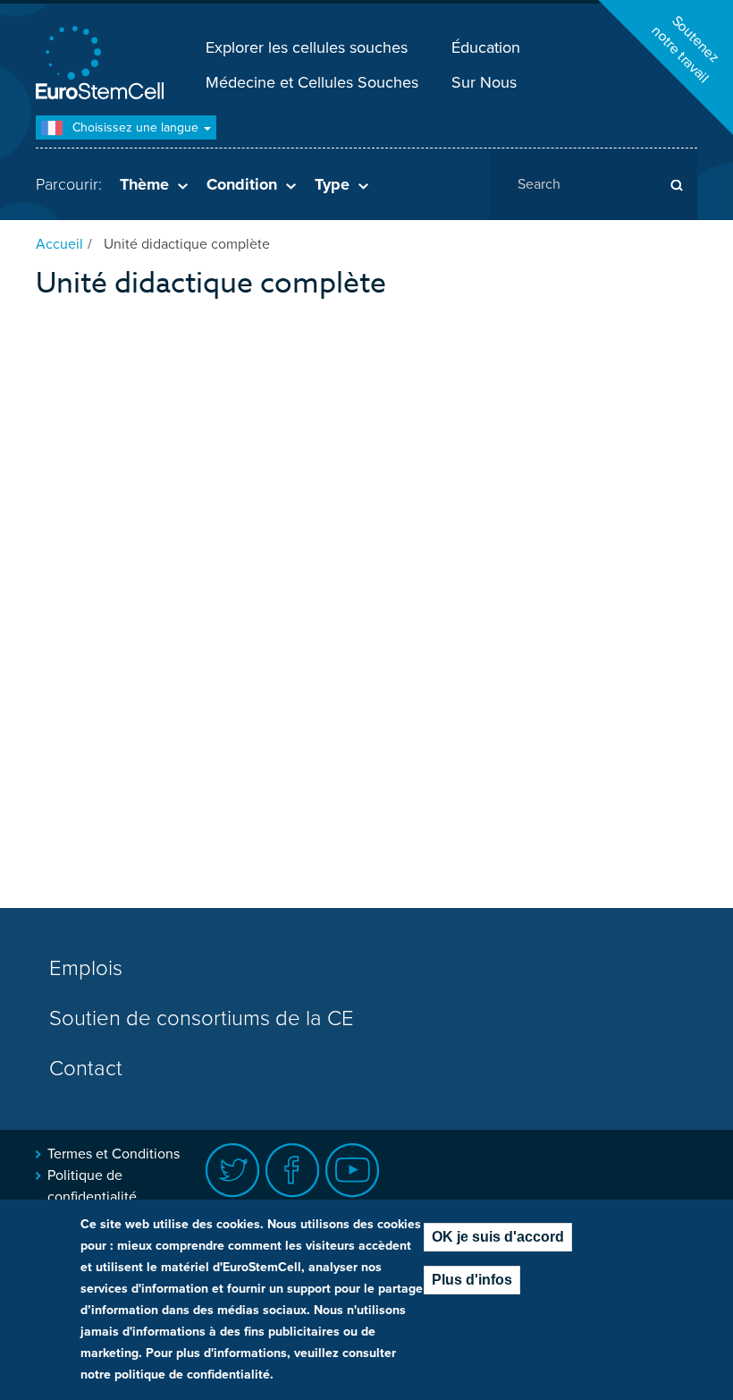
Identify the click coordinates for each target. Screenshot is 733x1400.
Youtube (352, 1170)
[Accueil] (103, 65)
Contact (85, 1069)
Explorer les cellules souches (307, 47)
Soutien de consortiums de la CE (201, 1018)
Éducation (485, 47)
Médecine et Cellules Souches (312, 82)
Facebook (292, 1170)
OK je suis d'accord (498, 1236)
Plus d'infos (472, 1279)
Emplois (85, 968)
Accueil (59, 244)
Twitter (233, 1170)
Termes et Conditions (113, 1154)
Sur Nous (484, 82)
